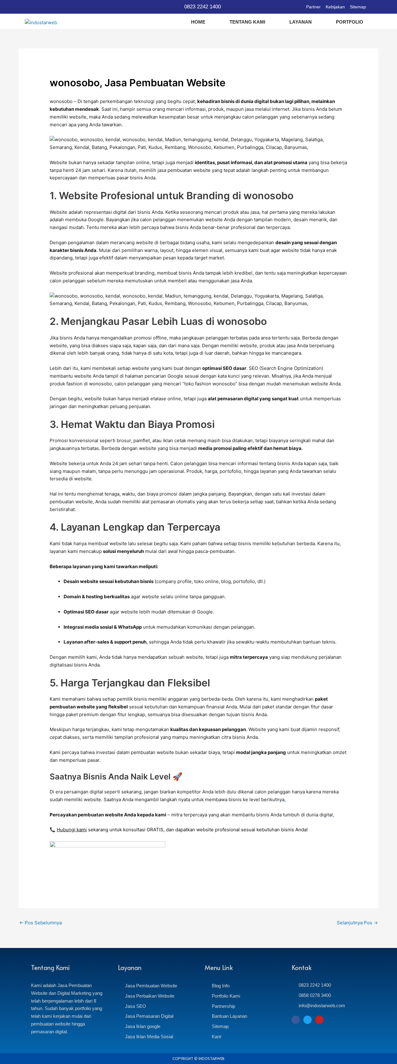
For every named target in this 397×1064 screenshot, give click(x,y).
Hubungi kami (72, 830)
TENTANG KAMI (247, 22)
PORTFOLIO (349, 22)
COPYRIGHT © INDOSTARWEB (198, 1058)
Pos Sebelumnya (40, 923)
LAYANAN (300, 22)
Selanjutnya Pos (357, 923)
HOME (198, 22)
